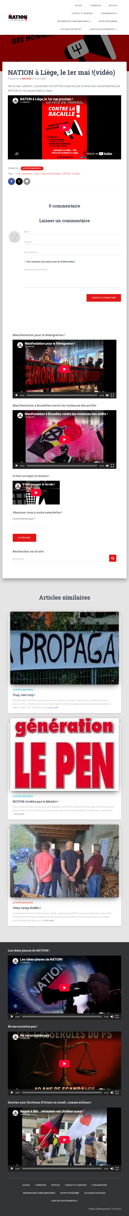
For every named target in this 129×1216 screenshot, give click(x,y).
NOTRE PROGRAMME (108, 21)
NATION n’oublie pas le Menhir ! (35, 801)
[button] (116, 13)
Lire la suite (52, 707)
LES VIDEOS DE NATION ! (71, 29)
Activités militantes (32, 168)
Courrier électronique (24, 518)
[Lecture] (16, 395)
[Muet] (107, 395)
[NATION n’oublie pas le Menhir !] (64, 754)
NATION (66, 173)
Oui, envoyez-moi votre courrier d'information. (51, 261)
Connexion (95, 5)
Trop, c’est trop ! (24, 695)
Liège (36, 173)
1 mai (17, 173)
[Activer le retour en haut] (123, 1210)
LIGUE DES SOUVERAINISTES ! (103, 29)
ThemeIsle (116, 1209)
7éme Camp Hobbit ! (27, 908)
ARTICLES (113, 5)
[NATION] (18, 17)
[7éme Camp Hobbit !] (64, 861)
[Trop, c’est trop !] (64, 648)
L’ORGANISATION (108, 13)
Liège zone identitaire (51, 173)
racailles (76, 173)
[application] (64, 369)
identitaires (27, 173)
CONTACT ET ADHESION (82, 13)
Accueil (78, 5)
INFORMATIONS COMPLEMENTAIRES (73, 21)
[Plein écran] (112, 395)
